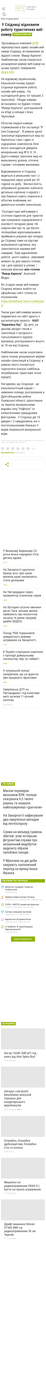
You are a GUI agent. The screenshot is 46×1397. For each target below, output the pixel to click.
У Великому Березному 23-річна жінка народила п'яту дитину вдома (21, 554)
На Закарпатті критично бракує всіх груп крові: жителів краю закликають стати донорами (20, 575)
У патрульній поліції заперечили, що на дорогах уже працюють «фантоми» (21, 674)
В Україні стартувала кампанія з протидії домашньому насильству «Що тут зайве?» (23, 655)
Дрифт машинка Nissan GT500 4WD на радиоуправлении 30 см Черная (20, 1229)
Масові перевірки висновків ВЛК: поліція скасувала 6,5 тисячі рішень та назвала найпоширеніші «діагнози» (22, 799)
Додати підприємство (23, 939)
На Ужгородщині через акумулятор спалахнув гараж (22, 593)
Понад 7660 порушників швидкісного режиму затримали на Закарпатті (19, 636)
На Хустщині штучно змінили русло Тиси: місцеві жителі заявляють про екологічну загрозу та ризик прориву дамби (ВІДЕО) (22, 614)
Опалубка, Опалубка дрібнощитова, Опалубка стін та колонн (20, 1144)
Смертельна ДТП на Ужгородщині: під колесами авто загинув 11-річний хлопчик (21, 695)
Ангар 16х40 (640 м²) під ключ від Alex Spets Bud (20, 1054)
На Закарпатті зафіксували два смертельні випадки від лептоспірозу (23, 819)
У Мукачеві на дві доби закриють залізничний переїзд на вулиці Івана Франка (20, 867)
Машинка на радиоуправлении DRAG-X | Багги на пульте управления (22, 1185)
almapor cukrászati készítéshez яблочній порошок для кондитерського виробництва (17, 1098)
